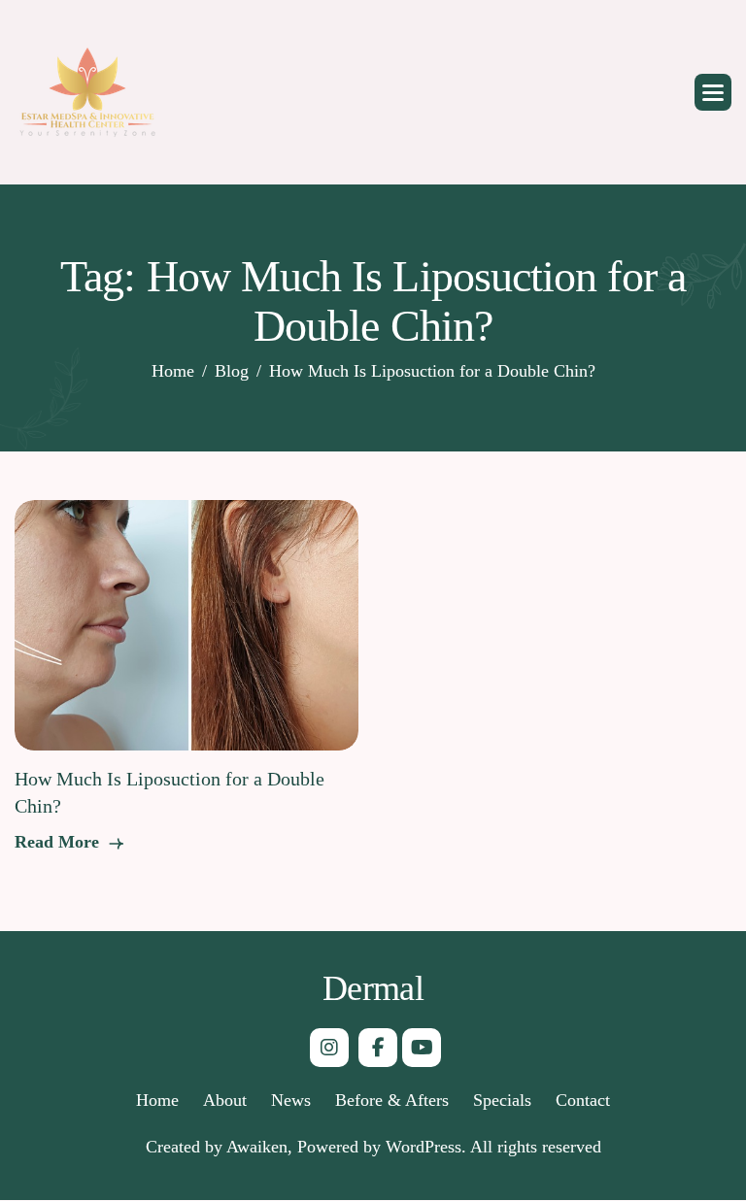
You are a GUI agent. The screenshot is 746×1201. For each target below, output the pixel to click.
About (225, 1100)
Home (157, 1100)
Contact (583, 1100)
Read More (59, 841)
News (291, 1100)
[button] (713, 92)
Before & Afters (392, 1100)
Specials (502, 1100)
